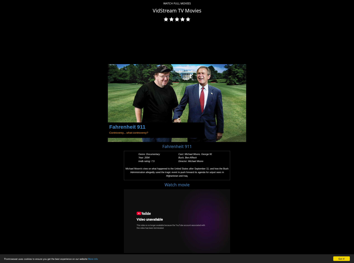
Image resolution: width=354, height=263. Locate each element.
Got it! (341, 258)
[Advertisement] (177, 43)
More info (93, 259)
